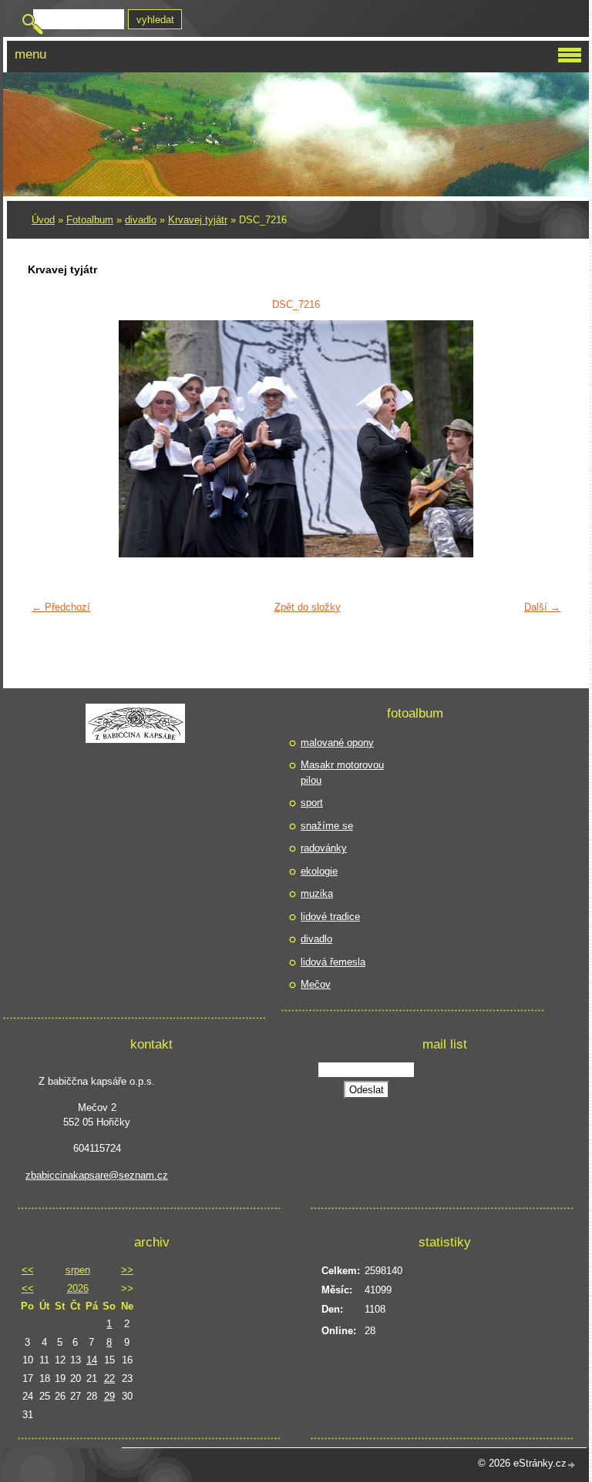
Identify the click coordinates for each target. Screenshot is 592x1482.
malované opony (337, 742)
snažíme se (327, 825)
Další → (542, 607)
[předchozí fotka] (49, 438)
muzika (317, 893)
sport (312, 802)
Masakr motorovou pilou (342, 772)
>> (127, 1270)
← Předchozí (61, 607)
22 (109, 1378)
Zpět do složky (307, 607)
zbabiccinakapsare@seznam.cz (96, 1175)
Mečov (316, 984)
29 (109, 1396)
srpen (78, 1270)
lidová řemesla (333, 962)
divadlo (140, 220)
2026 (78, 1288)
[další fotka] (543, 438)
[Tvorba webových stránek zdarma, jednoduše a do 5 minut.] (572, 1464)
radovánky (324, 848)
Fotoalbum (89, 220)
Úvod (43, 220)
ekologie (319, 871)
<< (28, 1270)
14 (91, 1360)
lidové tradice (330, 916)
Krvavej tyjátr (197, 220)
